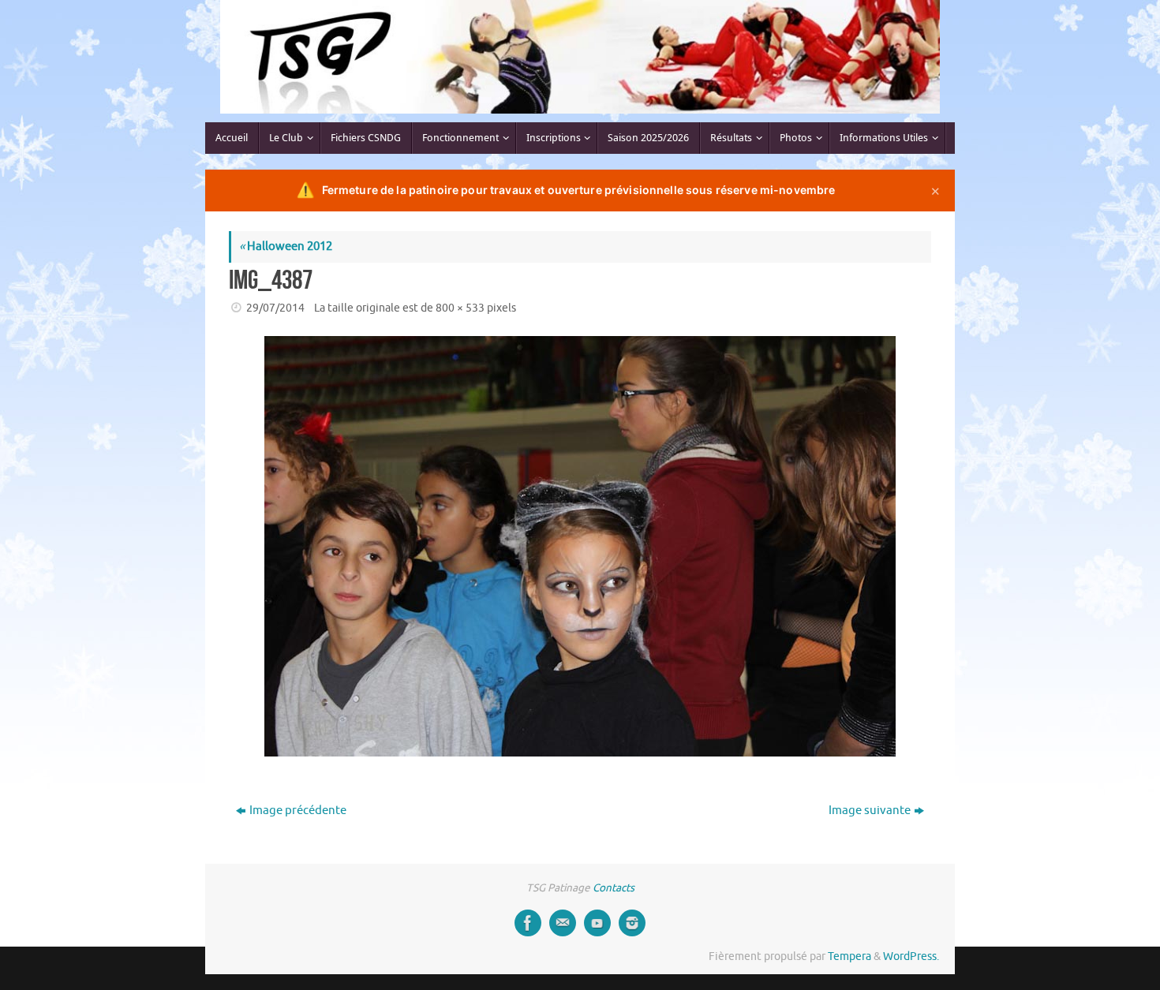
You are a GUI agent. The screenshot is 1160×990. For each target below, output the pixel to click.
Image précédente (297, 810)
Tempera (849, 956)
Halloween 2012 (285, 246)
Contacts (613, 888)
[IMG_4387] (580, 546)
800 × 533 (460, 308)
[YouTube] (597, 923)
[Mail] (562, 923)
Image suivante (870, 810)
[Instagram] (632, 923)
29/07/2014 (275, 308)
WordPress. (911, 956)
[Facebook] (528, 923)
